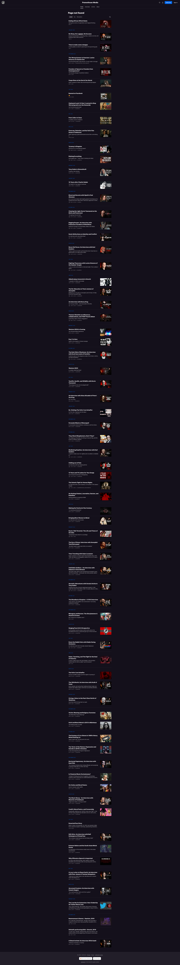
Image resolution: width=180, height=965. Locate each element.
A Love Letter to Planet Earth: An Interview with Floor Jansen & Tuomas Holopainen (83, 873)
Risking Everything (75, 156)
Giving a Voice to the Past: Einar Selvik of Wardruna (82, 699)
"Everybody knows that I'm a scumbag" (78, 534)
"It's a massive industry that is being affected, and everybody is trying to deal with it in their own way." (83, 765)
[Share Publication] (162, 2)
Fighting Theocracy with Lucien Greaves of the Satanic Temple (83, 264)
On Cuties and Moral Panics (78, 785)
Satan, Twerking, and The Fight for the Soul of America (83, 657)
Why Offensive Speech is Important (81, 858)
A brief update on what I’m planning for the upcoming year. (83, 46)
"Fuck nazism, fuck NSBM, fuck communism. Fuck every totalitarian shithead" (82, 602)
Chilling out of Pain (75, 463)
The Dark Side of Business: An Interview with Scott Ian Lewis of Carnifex (82, 353)
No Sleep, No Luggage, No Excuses (80, 34)
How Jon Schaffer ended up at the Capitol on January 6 (82, 674)
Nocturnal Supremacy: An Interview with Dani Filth (82, 762)
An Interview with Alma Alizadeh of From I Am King (83, 396)
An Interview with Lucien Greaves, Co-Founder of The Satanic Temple (83, 485)
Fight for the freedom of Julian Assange (78, 341)
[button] (82, 7)
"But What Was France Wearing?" (77, 714)
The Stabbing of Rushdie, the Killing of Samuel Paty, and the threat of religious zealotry (83, 438)
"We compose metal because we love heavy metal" (81, 838)
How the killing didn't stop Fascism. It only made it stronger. (83, 61)
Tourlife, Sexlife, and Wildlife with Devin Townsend (82, 382)
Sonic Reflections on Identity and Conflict (83, 234)
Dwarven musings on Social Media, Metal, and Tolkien (82, 226)
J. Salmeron (77, 63)
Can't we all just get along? (75, 107)
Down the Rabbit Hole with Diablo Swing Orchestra (82, 643)
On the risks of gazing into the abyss (77, 412)
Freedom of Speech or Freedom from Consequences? (81, 70)
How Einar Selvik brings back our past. (78, 702)
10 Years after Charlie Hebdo (78, 182)
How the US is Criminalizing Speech (77, 148)
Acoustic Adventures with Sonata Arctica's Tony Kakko (83, 584)
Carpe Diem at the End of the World (80, 80)
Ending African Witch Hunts (78, 21)
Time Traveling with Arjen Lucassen (81, 554)
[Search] (159, 2)
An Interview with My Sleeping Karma (78, 465)
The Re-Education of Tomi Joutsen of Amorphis (81, 290)
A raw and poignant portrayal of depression (79, 750)
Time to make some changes (78, 45)
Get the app (97, 958)
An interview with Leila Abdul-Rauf (77, 236)
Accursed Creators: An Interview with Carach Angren (81, 889)
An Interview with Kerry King (78, 302)
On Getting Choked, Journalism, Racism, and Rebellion (83, 494)
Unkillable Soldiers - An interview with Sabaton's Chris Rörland (82, 568)
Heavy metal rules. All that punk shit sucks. (79, 739)
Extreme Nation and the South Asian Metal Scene (83, 846)
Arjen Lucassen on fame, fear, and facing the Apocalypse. (82, 82)
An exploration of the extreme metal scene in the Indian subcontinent (82, 850)
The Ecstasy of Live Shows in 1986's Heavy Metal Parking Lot (83, 736)
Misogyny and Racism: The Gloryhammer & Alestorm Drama (83, 614)
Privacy (88, 955)
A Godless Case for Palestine (75, 119)
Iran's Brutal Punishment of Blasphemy (78, 474)
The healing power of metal (75, 724)
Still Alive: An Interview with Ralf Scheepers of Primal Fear (80, 835)
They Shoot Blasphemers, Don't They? (81, 436)
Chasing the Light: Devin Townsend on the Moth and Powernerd (83, 212)
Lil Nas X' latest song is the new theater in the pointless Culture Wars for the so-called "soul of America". (82, 661)
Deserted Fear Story (75, 823)
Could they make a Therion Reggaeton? (78, 318)
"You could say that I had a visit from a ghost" (80, 892)
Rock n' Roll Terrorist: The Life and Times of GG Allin (83, 532)
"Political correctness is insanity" (76, 942)
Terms (92, 955)
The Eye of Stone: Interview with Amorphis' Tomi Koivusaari (83, 543)
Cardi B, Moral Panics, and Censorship (81, 809)
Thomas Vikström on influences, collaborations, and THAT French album (82, 315)
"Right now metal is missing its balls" (77, 801)
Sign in (175, 2)
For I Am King (72, 399)
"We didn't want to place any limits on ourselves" (80, 546)
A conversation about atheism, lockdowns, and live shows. (83, 425)
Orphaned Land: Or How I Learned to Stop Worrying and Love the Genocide (82, 104)
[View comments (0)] (79, 26)
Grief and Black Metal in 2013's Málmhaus (83, 722)
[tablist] (76, 17)
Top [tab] (74, 17)
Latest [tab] (70, 17)
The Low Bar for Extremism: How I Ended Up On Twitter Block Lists (83, 903)
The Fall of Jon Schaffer (77, 672)
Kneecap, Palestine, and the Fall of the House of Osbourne (81, 131)
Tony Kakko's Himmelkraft (77, 169)
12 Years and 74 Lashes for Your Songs (81, 473)
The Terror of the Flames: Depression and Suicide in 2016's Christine (82, 748)
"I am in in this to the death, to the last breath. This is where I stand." (83, 267)
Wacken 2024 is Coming (77, 329)
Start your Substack (86, 958)
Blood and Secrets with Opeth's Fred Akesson (81, 196)
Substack (83, 962)
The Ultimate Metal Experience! (76, 331)
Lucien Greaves (85, 63)
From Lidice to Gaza (75, 118)
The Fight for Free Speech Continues (77, 184)
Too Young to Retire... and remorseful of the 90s (80, 303)
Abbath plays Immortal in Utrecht (80, 279)
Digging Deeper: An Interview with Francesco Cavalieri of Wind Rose (80, 223)
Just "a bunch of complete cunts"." (77, 617)
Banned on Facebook (76, 93)
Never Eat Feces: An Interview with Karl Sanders (82, 248)
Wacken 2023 (73, 368)
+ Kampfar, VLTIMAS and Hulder (76, 281)
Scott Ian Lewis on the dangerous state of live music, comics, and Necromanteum (83, 356)
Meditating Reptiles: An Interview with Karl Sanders (83, 451)
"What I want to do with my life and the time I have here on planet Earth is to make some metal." (83, 251)
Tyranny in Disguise (75, 146)
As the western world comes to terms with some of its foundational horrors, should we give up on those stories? (83, 630)
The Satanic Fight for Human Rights (80, 482)
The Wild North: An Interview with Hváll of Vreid (83, 683)
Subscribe (168, 2)
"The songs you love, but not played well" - (79, 385)
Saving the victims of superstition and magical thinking (82, 23)
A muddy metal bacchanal (75, 370)
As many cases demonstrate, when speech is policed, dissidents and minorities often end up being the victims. (82, 861)
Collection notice (99, 955)
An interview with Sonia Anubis (76, 520)
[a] (105, 23)
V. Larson (79, 202)
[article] (90, 23)
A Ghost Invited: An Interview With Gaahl (82, 941)
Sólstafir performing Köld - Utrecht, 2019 (82, 929)
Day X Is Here (73, 339)
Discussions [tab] (79, 17)
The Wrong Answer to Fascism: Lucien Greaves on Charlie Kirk (81, 58)
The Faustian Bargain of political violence (78, 73)
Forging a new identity (74, 171)
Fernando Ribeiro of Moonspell (79, 423)
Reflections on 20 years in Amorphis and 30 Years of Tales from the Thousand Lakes (83, 293)
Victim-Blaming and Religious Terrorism (82, 713)
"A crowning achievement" (75, 510)
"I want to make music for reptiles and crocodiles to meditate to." (83, 454)
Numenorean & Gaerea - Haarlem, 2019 (81, 918)
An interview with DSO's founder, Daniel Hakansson (81, 646)
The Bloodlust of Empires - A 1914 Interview (83, 599)
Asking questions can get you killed (77, 497)
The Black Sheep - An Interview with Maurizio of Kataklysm (81, 799)
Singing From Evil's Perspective (79, 628)
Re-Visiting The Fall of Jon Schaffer (81, 410)
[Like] (69, 152)
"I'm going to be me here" (75, 215)
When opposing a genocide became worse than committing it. (83, 135)
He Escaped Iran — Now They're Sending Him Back (81, 158)
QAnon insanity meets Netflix (76, 787)
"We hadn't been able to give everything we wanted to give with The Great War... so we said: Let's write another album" (83, 572)
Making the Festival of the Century (80, 508)
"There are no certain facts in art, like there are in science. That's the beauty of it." (82, 876)
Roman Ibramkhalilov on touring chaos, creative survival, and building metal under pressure (83, 36)
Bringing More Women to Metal (79, 518)
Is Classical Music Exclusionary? (80, 774)
